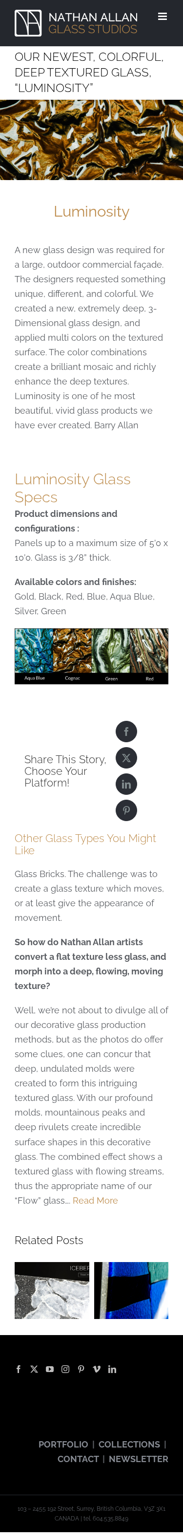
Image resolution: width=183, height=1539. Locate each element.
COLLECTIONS (129, 1444)
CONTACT (78, 1459)
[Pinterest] (126, 810)
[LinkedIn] (126, 784)
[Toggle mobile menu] (163, 16)
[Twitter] (34, 1369)
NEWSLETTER (138, 1459)
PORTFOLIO (63, 1444)
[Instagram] (65, 1369)
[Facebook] (126, 731)
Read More (95, 1200)
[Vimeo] (97, 1369)
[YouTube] (50, 1369)
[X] (126, 758)
